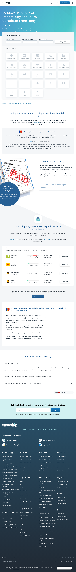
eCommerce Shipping (26, 456)
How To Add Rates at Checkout (47, 531)
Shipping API (5, 502)
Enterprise (51, 3)
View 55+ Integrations (26, 535)
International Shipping (8, 481)
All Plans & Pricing (62, 484)
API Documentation (62, 519)
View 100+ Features (7, 505)
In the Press (60, 465)
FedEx (21, 487)
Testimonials (60, 462)
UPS (21, 484)
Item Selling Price (43, 39)
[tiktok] (68, 557)
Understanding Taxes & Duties (47, 523)
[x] (73, 557)
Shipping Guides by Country (46, 517)
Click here (29, 141)
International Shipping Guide (47, 520)
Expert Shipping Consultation (10, 527)
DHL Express (23, 490)
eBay (21, 524)
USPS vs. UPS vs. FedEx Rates (46, 498)
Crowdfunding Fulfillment (9, 525)
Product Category (11, 48)
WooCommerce (24, 515)
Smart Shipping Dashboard (9, 463)
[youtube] (65, 557)
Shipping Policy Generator (46, 465)
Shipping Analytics (7, 499)
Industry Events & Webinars (46, 543)
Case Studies (60, 459)
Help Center (60, 513)
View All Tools (42, 471)
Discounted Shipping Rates (9, 472)
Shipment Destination (27, 39)
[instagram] (59, 557)
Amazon (22, 521)
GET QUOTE (62, 42)
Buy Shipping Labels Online (9, 475)
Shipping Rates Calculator (46, 456)
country (36, 122)
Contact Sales (61, 497)
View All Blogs (42, 507)
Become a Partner (62, 487)
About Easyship (61, 456)
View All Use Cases (25, 471)
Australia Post (24, 496)
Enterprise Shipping (25, 462)
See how (12, 239)
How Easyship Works (7, 456)
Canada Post (23, 493)
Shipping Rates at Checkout (9, 469)
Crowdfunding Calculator (45, 462)
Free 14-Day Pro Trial (62, 481)
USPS (21, 481)
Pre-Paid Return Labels (8, 496)
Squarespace (23, 518)
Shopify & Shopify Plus (26, 512)
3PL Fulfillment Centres (8, 522)
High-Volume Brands (26, 459)
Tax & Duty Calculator (45, 459)
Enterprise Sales (61, 500)
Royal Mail (23, 499)
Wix (21, 530)
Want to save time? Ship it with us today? (15, 103)
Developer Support (62, 516)
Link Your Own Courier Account (10, 489)
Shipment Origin (10, 39)
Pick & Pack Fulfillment (8, 519)
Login (57, 3)
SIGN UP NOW (38, 296)
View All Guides (43, 546)
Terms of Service (46, 561)
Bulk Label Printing (7, 478)
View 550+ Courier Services (27, 502)
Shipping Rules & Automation (10, 466)
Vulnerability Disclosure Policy (67, 561)
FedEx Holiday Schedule (45, 504)
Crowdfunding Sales (62, 503)
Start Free (65, 3)
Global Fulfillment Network (9, 516)
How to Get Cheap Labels (45, 495)
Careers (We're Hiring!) (63, 468)
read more (16, 569)
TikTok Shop (23, 532)
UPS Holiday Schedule (45, 501)
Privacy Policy (55, 561)
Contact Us (60, 471)
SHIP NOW (65, 256)
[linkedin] (62, 557)
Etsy (21, 527)
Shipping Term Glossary (45, 468)
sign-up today (46, 239)
